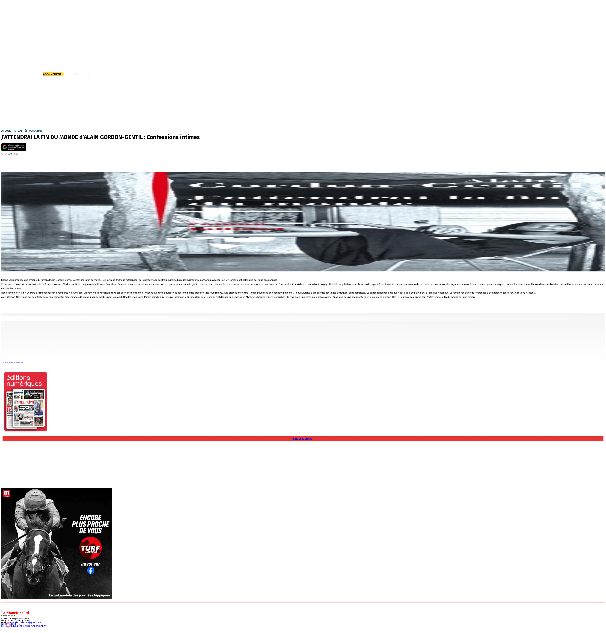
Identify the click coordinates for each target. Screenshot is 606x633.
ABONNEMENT (40, 626)
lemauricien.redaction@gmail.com (24, 622)
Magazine (35, 130)
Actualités (20, 130)
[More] (40, 163)
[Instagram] (11, 606)
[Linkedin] (18, 606)
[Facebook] (6, 164)
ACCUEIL (6, 130)
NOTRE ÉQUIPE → (11, 624)
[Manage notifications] (8, 624)
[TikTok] (25, 606)
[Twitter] (18, 164)
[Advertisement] (303, 102)
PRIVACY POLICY (23, 626)
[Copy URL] (29, 164)
